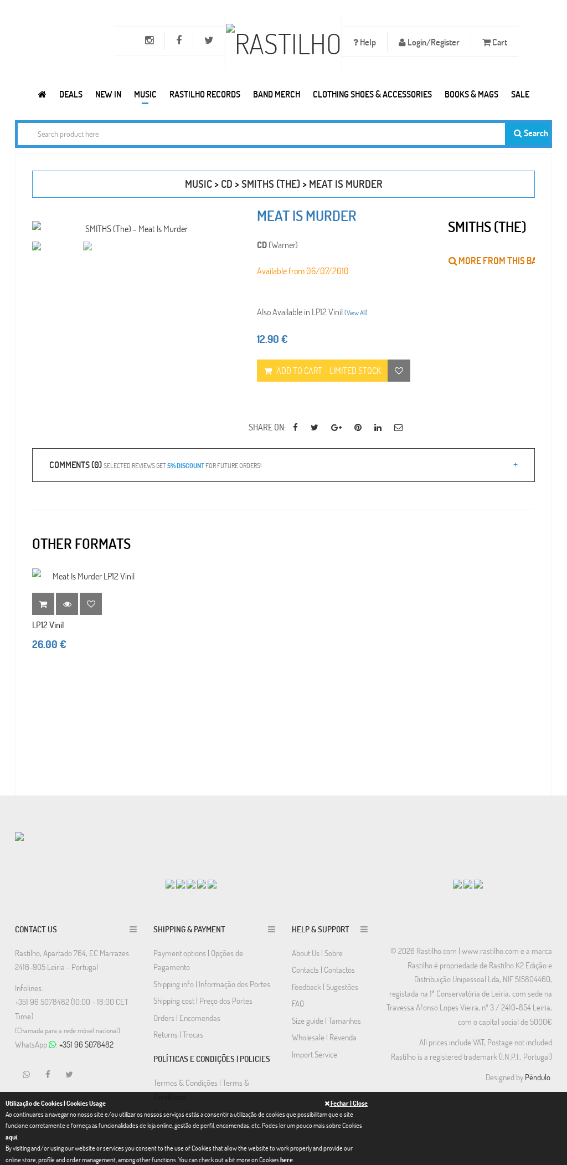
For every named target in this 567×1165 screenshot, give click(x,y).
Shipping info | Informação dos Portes (211, 983)
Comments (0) (155, 464)
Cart (499, 42)
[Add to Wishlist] (91, 604)
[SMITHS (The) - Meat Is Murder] (132, 228)
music (198, 184)
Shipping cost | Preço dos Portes (202, 1000)
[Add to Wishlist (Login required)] (399, 371)
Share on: (267, 427)
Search (535, 132)
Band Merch (276, 94)
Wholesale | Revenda (324, 1037)
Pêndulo (537, 1076)
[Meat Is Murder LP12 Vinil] (89, 575)
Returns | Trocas (178, 1034)
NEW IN (108, 94)
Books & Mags (471, 94)
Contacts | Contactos (323, 969)
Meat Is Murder (346, 184)
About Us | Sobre (317, 952)
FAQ (298, 1003)
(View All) (356, 312)
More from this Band (502, 260)
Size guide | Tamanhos (326, 1020)
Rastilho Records (204, 94)
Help (367, 42)
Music (145, 94)
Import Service (314, 1054)
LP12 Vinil (48, 624)
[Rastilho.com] (42, 94)
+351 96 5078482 (86, 1044)
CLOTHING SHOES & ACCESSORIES (372, 94)
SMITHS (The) (270, 184)
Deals (71, 94)
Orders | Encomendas (186, 1017)
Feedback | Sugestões (325, 986)
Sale (520, 94)
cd (227, 184)
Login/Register (433, 42)
